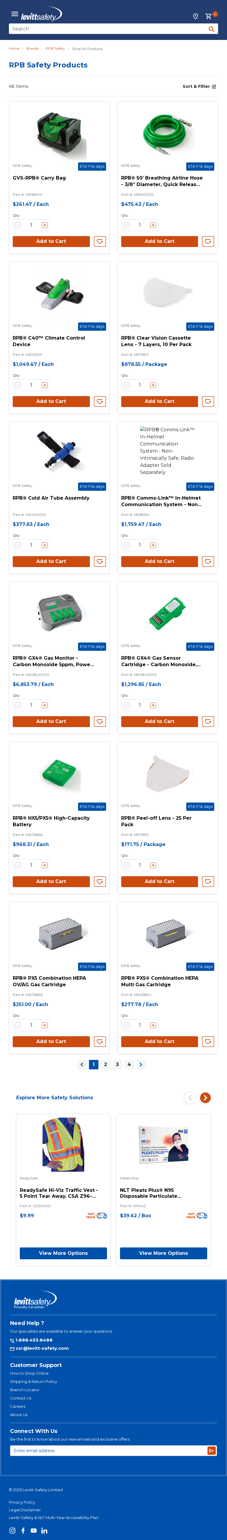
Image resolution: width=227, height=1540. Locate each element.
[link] (82, 1064)
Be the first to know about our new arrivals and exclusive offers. (70, 1439)
